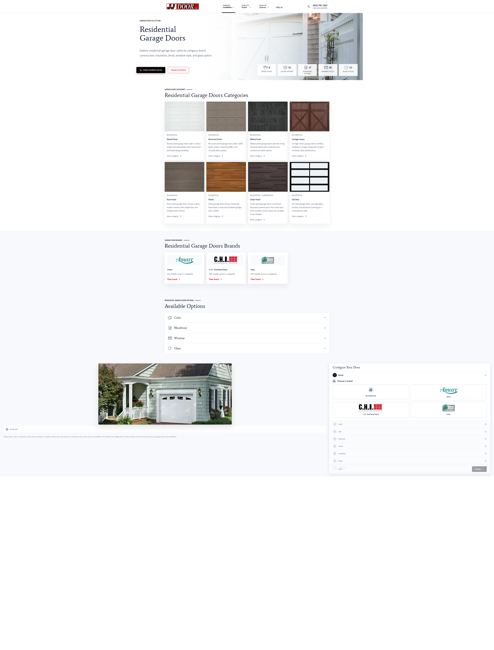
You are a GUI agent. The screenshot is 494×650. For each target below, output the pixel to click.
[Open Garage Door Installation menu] (233, 6)
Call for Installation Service (152, 70)
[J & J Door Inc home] (183, 6)
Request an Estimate (178, 70)
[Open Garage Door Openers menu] (268, 6)
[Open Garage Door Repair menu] (250, 6)
